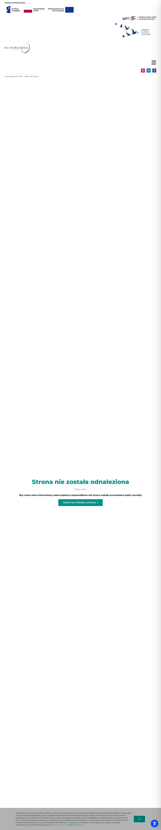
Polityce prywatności (59, 825)
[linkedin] (149, 70)
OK (139, 819)
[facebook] (154, 70)
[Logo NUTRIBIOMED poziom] (17, 44)
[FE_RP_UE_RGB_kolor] (40, 5)
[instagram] (143, 70)
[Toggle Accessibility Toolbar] (154, 823)
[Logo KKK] (132, 22)
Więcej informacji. (76, 825)
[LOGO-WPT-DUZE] (139, 17)
